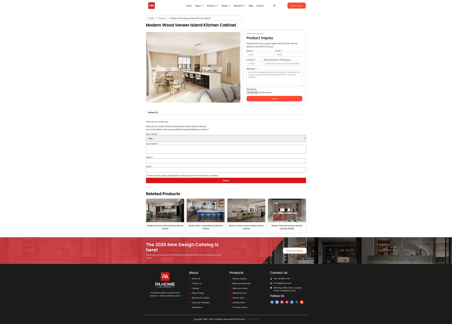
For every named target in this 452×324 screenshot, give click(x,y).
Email (278, 51)
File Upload (251, 89)
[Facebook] (272, 302)
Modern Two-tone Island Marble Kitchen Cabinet (165, 227)
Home (189, 5)
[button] (274, 5)
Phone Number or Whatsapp (277, 60)
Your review (152, 143)
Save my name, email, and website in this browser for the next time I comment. (183, 175)
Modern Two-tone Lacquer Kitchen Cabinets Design (286, 227)
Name (249, 51)
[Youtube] (282, 302)
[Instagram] (297, 302)
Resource (238, 5)
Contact (260, 5)
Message (250, 69)
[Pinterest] (287, 302)
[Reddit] (302, 302)
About (198, 5)
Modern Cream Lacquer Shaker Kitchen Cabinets (246, 227)
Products (211, 5)
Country (250, 60)
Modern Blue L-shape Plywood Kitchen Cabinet (206, 227)
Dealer (224, 5)
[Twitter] (277, 302)
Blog (251, 5)
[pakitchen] (165, 279)
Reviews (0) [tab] (153, 112)
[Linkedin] (292, 302)
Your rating (152, 134)
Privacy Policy (252, 319)
